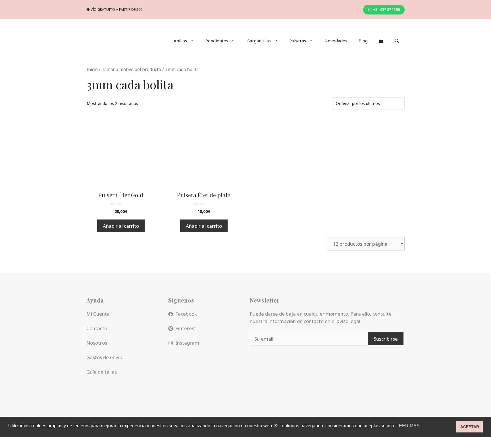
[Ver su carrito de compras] (381, 40)
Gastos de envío (104, 357)
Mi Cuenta (98, 313)
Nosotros (96, 342)
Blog (363, 41)
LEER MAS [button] (408, 425)
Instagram (187, 342)
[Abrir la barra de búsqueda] (397, 40)
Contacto (96, 328)
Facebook (186, 313)
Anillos (180, 41)
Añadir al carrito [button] (121, 226)
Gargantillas (259, 41)
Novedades (335, 41)
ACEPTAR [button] (469, 426)
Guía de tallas (101, 371)
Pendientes (216, 41)
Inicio (92, 69)
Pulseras (297, 41)
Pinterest (185, 328)
